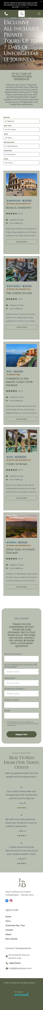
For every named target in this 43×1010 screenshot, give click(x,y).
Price (6, 159)
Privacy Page (24, 7)
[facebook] (6, 901)
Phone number (11, 700)
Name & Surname (12, 654)
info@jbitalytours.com (20, 968)
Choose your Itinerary (14, 689)
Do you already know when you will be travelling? (20, 666)
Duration (8, 150)
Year (6, 134)
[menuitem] (21, 916)
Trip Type (7, 126)
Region (7, 117)
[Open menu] (39, 13)
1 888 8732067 (15, 963)
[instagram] (11, 901)
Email (6, 711)
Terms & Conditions (21, 1003)
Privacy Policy (9, 1003)
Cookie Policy (34, 1003)
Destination (9, 142)
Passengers (9, 678)
